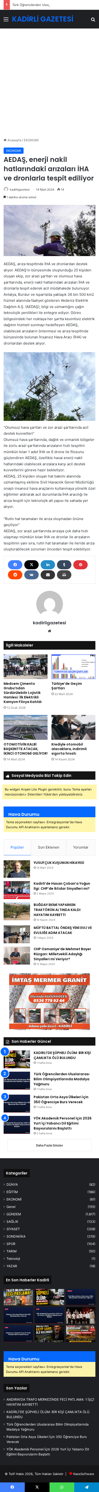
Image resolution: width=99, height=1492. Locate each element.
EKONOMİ (31, 140)
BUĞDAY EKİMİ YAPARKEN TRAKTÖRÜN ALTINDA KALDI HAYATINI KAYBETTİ (57, 909)
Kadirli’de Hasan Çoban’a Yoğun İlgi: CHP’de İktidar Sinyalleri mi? (62, 886)
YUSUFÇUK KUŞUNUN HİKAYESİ (59, 862)
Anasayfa (13, 140)
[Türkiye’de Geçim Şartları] (73, 666)
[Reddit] (15, 574)
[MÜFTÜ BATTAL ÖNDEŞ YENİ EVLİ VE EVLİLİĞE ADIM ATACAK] (17, 934)
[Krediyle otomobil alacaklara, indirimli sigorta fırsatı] (73, 727)
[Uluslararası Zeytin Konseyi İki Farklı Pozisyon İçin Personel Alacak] (18, 1334)
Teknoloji (13, 1259)
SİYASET (13, 1229)
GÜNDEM (13, 1214)
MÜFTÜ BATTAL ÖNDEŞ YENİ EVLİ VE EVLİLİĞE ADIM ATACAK (63, 930)
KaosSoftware (83, 1474)
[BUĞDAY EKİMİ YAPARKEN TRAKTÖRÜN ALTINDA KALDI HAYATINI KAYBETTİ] (17, 911)
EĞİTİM (12, 1192)
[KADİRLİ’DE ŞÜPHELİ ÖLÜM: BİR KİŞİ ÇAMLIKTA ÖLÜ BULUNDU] (17, 1059)
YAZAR (11, 1266)
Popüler (17, 847)
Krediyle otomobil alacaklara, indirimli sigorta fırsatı (69, 749)
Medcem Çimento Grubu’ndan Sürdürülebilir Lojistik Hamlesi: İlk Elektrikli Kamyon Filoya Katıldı (23, 692)
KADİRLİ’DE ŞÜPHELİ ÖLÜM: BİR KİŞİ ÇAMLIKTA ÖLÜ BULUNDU (62, 1055)
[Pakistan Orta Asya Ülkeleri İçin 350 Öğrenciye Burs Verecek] (17, 1104)
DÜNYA (12, 1184)
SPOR (10, 1244)
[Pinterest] (80, 564)
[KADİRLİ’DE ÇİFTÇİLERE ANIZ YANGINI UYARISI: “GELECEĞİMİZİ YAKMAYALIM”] (80, 1334)
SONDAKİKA (15, 1236)
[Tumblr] (64, 564)
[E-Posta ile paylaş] (48, 574)
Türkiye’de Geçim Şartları (66, 686)
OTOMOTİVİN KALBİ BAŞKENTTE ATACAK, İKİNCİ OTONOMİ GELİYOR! (26, 749)
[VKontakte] (31, 574)
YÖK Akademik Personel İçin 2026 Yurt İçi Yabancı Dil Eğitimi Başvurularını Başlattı (63, 1123)
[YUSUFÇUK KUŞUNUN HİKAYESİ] (17, 869)
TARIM (11, 1251)
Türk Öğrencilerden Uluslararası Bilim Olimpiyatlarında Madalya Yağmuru (61, 1079)
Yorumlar (80, 847)
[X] (31, 564)
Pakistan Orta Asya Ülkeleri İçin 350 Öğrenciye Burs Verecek (61, 1099)
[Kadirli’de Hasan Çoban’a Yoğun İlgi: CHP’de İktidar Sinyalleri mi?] (17, 890)
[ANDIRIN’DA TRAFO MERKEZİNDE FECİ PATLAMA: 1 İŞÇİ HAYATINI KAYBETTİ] (18, 1297)
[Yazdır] (64, 574)
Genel (10, 1207)
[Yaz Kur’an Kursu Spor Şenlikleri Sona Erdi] (80, 1315)
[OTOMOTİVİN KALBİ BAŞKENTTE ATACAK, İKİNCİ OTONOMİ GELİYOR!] (26, 727)
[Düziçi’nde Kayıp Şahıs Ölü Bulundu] (49, 1334)
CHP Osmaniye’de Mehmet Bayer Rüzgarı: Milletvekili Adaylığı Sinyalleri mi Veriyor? (62, 954)
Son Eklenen (48, 847)
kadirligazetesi (49, 623)
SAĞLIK (12, 1221)
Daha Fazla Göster (49, 1145)
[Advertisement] (49, 85)
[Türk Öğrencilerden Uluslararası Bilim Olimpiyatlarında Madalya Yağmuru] (17, 1081)
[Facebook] (15, 564)
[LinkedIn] (48, 564)
